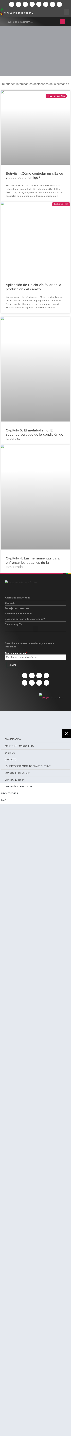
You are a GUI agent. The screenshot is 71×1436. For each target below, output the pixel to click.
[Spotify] (59, 4)
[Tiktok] (52, 4)
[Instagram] (32, 4)
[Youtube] (38, 4)
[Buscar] (62, 21)
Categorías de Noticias (18, 786)
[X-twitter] (11, 4)
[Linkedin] (25, 4)
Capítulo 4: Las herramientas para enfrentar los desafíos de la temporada (33, 562)
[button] (35, 629)
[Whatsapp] (45, 4)
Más (3, 800)
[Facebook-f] (18, 4)
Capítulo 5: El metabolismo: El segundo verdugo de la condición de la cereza (34, 434)
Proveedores (9, 793)
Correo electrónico (16, 653)
